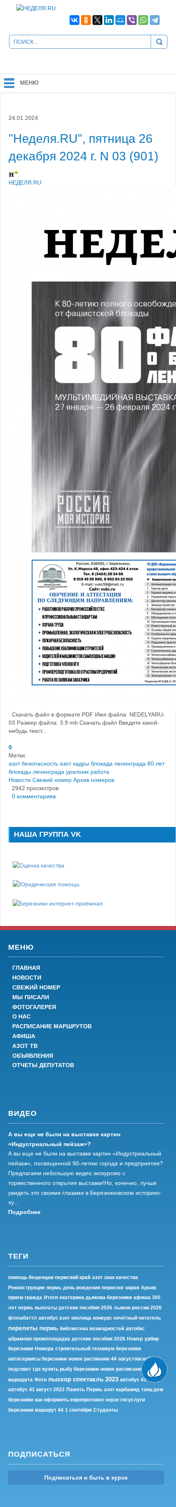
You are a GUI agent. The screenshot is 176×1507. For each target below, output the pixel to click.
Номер (135, 1339)
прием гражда (25, 1297)
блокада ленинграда (118, 763)
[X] (97, 20)
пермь (53, 1288)
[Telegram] (155, 20)
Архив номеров (93, 780)
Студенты (105, 1410)
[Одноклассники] (86, 20)
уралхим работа (87, 771)
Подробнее (24, 1212)
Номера (44, 1349)
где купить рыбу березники (66, 1369)
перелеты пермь (33, 1328)
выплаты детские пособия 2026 (73, 1308)
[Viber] (132, 20)
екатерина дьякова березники (95, 1297)
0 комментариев (32, 796)
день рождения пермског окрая (101, 1288)
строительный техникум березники (98, 1349)
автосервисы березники (37, 1359)
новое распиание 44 (92, 1359)
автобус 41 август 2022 (36, 1389)
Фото (40, 1380)
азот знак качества (115, 1277)
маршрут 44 (49, 1410)
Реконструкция (26, 1288)
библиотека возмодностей (92, 1328)
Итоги (51, 1297)
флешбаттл (22, 1318)
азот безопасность (33, 763)
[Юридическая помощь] (46, 884)
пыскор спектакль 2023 (83, 1379)
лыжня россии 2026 (138, 1308)
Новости (20, 780)
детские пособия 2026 (98, 1339)
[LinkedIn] (109, 20)
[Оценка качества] (38, 865)
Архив (148, 1288)
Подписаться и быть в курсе (86, 1477)
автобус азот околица (64, 1318)
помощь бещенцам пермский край (49, 1277)
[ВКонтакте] (74, 20)
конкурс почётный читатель (127, 1318)
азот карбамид (122, 1389)
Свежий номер (52, 780)
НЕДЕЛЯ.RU (25, 182)
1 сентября (78, 1410)
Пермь (94, 1389)
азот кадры (74, 763)
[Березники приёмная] (58, 902)
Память (75, 1389)
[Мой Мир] (120, 20)
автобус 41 (133, 1380)
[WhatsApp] (143, 20)
